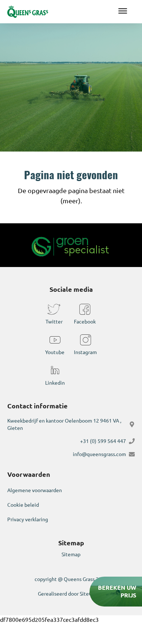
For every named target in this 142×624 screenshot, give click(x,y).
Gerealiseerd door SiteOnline (71, 594)
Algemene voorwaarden (34, 490)
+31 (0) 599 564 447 (103, 441)
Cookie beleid (23, 505)
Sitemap (71, 554)
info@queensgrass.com (99, 454)
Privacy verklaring (27, 519)
